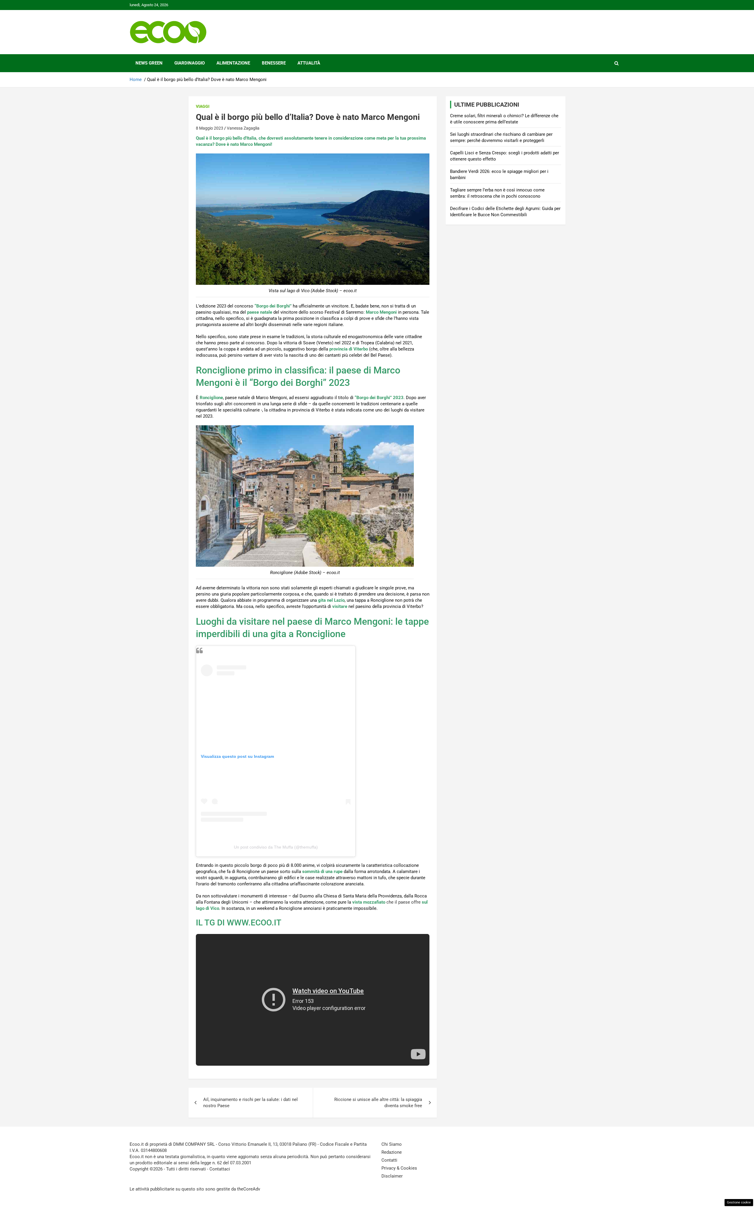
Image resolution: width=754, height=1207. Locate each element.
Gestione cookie (739, 1202)
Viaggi (202, 106)
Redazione (391, 1152)
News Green (149, 63)
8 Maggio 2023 (209, 128)
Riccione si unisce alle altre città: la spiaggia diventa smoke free (378, 1102)
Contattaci (219, 1169)
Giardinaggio (189, 63)
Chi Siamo (391, 1144)
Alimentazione (233, 63)
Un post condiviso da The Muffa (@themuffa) (276, 847)
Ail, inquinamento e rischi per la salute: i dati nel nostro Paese (250, 1102)
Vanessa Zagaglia (243, 128)
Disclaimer (392, 1176)
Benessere (274, 63)
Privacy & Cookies (399, 1168)
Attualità (308, 63)
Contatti (389, 1160)
